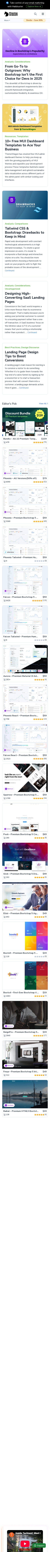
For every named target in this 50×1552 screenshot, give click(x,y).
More (6, 20)
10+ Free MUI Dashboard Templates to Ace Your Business (24, 145)
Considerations (22, 61)
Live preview (38, 432)
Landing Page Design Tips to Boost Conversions (21, 356)
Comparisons (21, 223)
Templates (22, 136)
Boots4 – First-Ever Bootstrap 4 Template (25, 992)
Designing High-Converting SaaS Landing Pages (25, 297)
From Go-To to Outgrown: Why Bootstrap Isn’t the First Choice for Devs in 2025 (24, 72)
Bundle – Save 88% (34, 20)
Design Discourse (30, 347)
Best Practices (12, 347)
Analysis (9, 61)
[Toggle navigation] (43, 14)
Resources (10, 136)
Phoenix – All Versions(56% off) (20, 478)
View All (43, 403)
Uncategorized (12, 288)
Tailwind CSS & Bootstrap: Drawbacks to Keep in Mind (24, 232)
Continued (9, 270)
